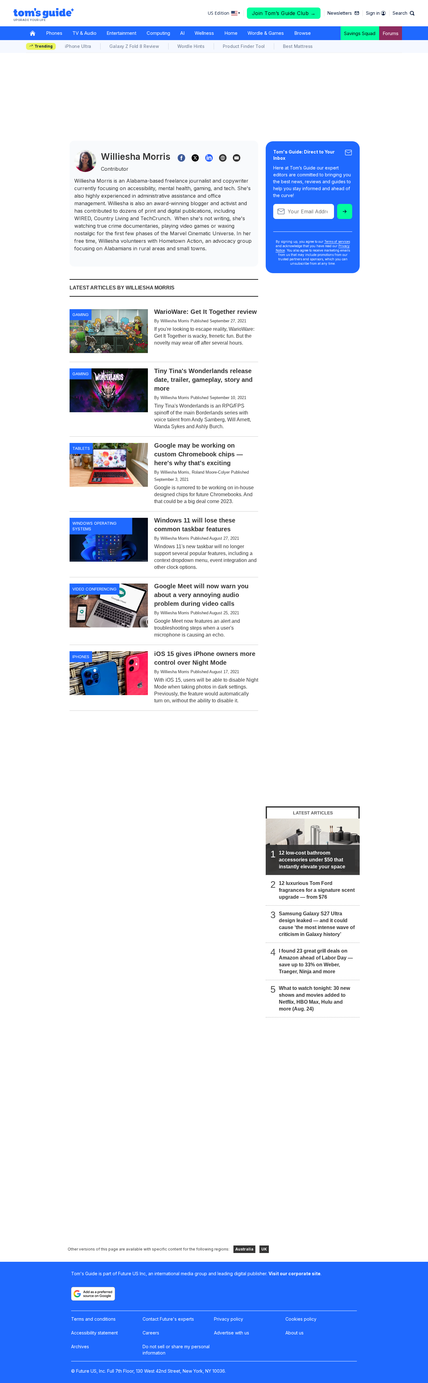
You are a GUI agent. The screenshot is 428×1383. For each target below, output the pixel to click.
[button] (404, 13)
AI (182, 33)
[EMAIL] (236, 158)
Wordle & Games (266, 33)
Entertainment (121, 33)
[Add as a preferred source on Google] (93, 1294)
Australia (244, 1249)
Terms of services (337, 241)
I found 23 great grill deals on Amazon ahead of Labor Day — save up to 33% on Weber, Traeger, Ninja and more (316, 961)
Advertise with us (231, 1332)
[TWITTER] (195, 158)
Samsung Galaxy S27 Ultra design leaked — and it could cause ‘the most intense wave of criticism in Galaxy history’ (317, 924)
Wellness (204, 33)
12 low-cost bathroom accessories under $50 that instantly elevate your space (312, 859)
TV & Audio (84, 33)
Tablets (81, 448)
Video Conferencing (94, 588)
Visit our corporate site (295, 1273)
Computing (158, 33)
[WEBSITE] (223, 158)
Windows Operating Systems (94, 526)
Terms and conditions (93, 1319)
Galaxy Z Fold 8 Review (134, 46)
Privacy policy (228, 1319)
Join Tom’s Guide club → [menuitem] (284, 13)
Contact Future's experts (168, 1319)
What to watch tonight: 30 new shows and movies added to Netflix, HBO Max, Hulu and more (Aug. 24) (314, 998)
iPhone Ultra (78, 46)
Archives (80, 1346)
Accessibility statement (94, 1332)
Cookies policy (300, 1319)
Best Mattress (298, 46)
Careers (151, 1332)
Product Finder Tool (244, 46)
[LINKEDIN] (209, 158)
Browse (302, 33)
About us (294, 1332)
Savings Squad (359, 33)
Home (230, 33)
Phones (54, 33)
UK (264, 1249)
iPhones (80, 656)
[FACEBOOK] (181, 158)
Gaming (80, 314)
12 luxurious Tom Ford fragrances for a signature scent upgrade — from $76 (317, 890)
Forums (391, 33)
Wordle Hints (191, 46)
